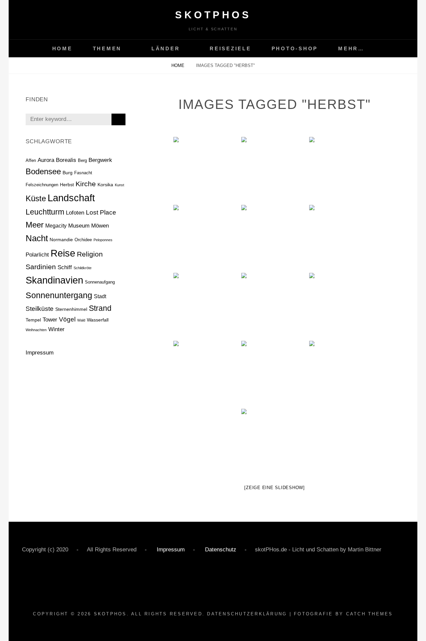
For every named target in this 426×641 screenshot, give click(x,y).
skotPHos (213, 14)
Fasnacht (83, 172)
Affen (31, 160)
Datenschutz (219, 549)
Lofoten (75, 212)
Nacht (37, 238)
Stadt (100, 296)
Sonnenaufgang (100, 282)
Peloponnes (103, 240)
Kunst (119, 185)
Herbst (67, 184)
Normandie (61, 239)
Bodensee (43, 171)
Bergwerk (100, 160)
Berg (82, 160)
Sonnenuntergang (59, 295)
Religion (90, 254)
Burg (68, 172)
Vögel (67, 319)
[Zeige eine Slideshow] (274, 487)
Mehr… (351, 48)
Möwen (100, 226)
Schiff (65, 267)
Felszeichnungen (42, 184)
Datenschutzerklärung (247, 613)
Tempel (33, 319)
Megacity (56, 226)
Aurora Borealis (57, 160)
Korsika (105, 184)
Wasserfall (97, 319)
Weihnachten (36, 330)
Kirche (86, 184)
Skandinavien (54, 280)
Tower (50, 320)
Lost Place (101, 212)
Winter (56, 329)
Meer (35, 225)
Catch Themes (369, 613)
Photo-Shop (295, 48)
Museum (79, 226)
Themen (107, 48)
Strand (100, 308)
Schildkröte (83, 268)
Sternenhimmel (71, 309)
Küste (36, 198)
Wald (81, 320)
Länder (165, 48)
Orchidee (83, 239)
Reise (63, 253)
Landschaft (71, 197)
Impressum (40, 352)
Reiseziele (230, 48)
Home (62, 48)
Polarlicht (37, 255)
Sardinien (41, 267)
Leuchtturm (45, 212)
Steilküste (40, 308)
